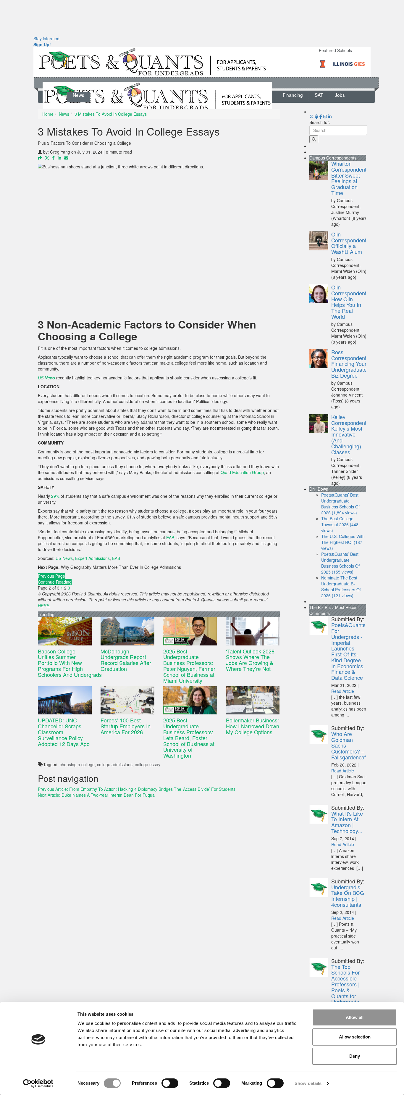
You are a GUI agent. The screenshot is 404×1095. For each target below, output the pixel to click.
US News (64, 558)
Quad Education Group (242, 472)
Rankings (106, 95)
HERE (43, 605)
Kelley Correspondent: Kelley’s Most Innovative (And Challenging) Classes (349, 434)
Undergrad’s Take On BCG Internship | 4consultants (347, 895)
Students (165, 95)
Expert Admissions (92, 558)
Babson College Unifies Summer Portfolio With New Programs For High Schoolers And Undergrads (70, 662)
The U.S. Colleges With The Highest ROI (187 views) (343, 542)
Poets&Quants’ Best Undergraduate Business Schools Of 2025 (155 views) (340, 563)
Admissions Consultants (246, 95)
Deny (354, 1056)
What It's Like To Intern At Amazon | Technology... (347, 822)
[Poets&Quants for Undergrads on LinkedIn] (330, 116)
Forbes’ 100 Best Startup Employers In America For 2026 (126, 726)
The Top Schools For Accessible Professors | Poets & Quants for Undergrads (345, 984)
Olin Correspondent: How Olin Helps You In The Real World (349, 301)
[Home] (152, 62)
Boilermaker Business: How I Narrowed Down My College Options (252, 726)
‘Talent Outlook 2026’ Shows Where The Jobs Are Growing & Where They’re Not (251, 659)
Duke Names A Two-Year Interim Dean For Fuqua (96, 795)
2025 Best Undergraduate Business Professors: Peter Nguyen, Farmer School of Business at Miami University (189, 665)
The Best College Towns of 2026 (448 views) (339, 524)
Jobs (340, 95)
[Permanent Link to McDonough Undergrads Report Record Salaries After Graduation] (127, 631)
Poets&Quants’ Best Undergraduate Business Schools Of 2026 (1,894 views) (340, 504)
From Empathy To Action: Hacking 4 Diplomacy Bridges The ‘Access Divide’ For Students (136, 789)
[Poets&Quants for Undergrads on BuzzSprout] (316, 116)
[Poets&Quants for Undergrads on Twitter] (311, 116)
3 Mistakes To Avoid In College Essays (111, 114)
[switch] (169, 1083)
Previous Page (51, 576)
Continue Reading (55, 582)
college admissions (114, 764)
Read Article (342, 691)
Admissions (198, 95)
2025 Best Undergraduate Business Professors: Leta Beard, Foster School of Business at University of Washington (188, 737)
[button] (40, 158)
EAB (170, 537)
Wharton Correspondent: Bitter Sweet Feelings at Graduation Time (349, 178)
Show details (308, 1083)
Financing (293, 95)
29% (55, 496)
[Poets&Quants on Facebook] (325, 116)
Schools (135, 95)
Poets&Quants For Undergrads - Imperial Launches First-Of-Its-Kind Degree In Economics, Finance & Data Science (348, 651)
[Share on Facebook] (53, 158)
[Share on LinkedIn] (59, 158)
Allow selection (355, 1036)
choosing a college (77, 764)
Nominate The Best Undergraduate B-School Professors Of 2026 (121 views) (341, 586)
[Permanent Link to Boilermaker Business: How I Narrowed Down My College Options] (253, 700)
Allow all (354, 1017)
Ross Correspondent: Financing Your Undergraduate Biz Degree (349, 363)
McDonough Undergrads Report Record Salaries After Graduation (126, 659)
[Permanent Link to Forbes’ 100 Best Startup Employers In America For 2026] (127, 700)
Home (55, 95)
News (78, 95)
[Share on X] (47, 158)
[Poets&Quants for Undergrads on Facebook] (320, 116)
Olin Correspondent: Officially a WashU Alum (349, 242)
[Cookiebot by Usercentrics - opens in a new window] (38, 1083)
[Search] (313, 139)
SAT (319, 95)
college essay (147, 764)
